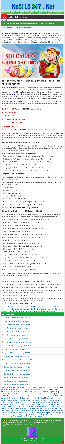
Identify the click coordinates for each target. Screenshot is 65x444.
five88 (24, 402)
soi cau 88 (8, 309)
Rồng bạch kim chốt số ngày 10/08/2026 (16, 356)
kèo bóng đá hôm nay (14, 400)
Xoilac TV (40, 404)
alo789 (25, 404)
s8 (53, 392)
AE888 (24, 410)
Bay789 (3, 389)
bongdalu (23, 387)
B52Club (3, 413)
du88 (37, 415)
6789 (42, 408)
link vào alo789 (28, 417)
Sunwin (40, 387)
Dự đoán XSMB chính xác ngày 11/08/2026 (17, 353)
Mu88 (14, 387)
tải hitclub (41, 398)
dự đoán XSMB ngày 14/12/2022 (46, 307)
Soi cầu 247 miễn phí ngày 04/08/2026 (16, 377)
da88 (41, 402)
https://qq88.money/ (54, 413)
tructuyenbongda (49, 404)
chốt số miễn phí (19, 307)
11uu (39, 396)
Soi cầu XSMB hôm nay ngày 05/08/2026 (17, 374)
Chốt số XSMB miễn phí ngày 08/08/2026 (17, 363)
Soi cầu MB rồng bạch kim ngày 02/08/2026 (18, 384)
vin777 (26, 408)
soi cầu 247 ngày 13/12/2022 (22, 303)
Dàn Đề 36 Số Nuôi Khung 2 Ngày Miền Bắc (23, 208)
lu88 (37, 402)
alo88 (30, 404)
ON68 (44, 392)
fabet (33, 402)
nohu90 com (39, 400)
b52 (31, 408)
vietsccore (4, 398)
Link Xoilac (4, 406)
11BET (7, 410)
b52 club (33, 389)
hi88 (18, 387)
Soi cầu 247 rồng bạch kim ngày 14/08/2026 (18, 342)
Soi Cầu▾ (10, 17)
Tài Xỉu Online (26, 396)
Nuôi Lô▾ (18, 17)
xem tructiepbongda (57, 406)
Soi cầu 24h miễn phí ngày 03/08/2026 (16, 381)
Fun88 (50, 387)
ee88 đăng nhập (28, 392)
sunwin (39, 392)
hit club (55, 387)
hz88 (56, 392)
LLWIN (50, 389)
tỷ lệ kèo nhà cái (12, 389)
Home (4, 17)
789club (57, 394)
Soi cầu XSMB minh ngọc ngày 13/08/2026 (17, 346)
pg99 (29, 415)
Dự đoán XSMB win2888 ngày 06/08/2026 (17, 370)
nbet (20, 404)
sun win (21, 413)
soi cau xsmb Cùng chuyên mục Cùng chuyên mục (39, 311)
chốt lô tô (10, 307)
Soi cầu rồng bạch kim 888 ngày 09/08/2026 (18, 360)
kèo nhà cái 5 (35, 394)
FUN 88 (3, 20)
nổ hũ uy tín (18, 392)
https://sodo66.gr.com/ (19, 415)
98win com (20, 408)
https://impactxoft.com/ (8, 417)
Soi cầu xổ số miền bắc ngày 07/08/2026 (17, 367)
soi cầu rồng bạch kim (15, 311)
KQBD (19, 396)
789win (9, 396)
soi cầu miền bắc (52, 309)
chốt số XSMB (30, 307)
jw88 (14, 396)
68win (49, 392)
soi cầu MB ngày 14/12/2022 (37, 309)
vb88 (3, 410)
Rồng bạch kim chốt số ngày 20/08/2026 (16, 321)
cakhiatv (4, 394)
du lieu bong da (14, 398)
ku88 (59, 408)
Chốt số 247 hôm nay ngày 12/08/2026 (16, 349)
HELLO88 (36, 408)
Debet (13, 402)
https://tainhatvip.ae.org (34, 410)
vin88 (44, 406)
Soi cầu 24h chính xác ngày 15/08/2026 (16, 339)
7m (35, 392)
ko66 (60, 387)
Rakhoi (58, 404)
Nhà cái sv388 (12, 394)
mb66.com (4, 387)
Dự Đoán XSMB (14, 24)
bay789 (3, 396)
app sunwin (26, 394)
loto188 (52, 400)
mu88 (10, 387)
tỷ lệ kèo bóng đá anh (47, 394)
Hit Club (22, 398)
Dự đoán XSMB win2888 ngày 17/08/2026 (17, 332)
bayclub (10, 408)
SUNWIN (41, 417)
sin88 (20, 394)
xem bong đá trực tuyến (16, 406)
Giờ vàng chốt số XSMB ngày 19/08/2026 (17, 324)
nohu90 (27, 389)
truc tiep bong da (30, 406)
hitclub (57, 400)
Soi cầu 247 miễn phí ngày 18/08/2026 (16, 328)
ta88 (16, 410)
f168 (28, 400)
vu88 (8, 402)
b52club (27, 413)
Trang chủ (6, 24)
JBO (34, 404)
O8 (20, 389)
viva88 (39, 406)
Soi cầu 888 (15, 309)
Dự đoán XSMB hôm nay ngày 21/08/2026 (17, 317)
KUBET (46, 400)
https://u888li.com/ (7, 392)
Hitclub (28, 398)
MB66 (35, 387)
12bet (57, 402)
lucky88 (18, 402)
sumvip (34, 396)
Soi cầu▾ (25, 17)
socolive (29, 387)
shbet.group (46, 396)
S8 (20, 410)
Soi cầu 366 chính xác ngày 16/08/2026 (16, 335)
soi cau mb (23, 309)
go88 (55, 410)
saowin (45, 387)
